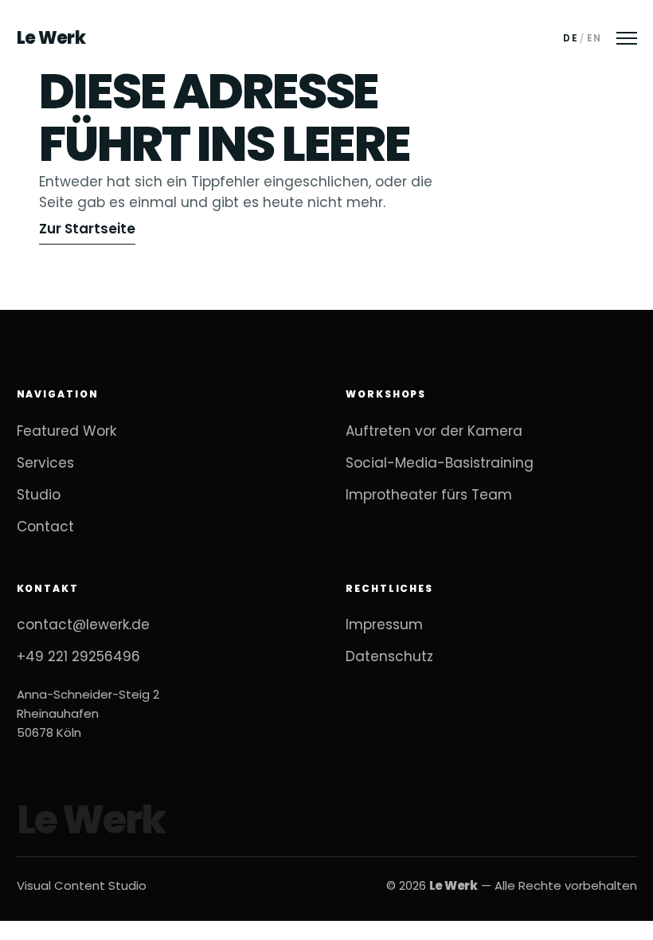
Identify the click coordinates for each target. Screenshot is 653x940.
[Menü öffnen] (627, 38)
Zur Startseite (87, 228)
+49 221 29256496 (78, 656)
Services (45, 462)
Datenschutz (389, 656)
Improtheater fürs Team (429, 494)
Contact (45, 526)
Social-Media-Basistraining (440, 462)
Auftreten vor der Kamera (434, 431)
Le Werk (51, 38)
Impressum (384, 624)
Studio (39, 494)
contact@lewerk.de (83, 624)
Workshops (386, 394)
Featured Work (66, 431)
